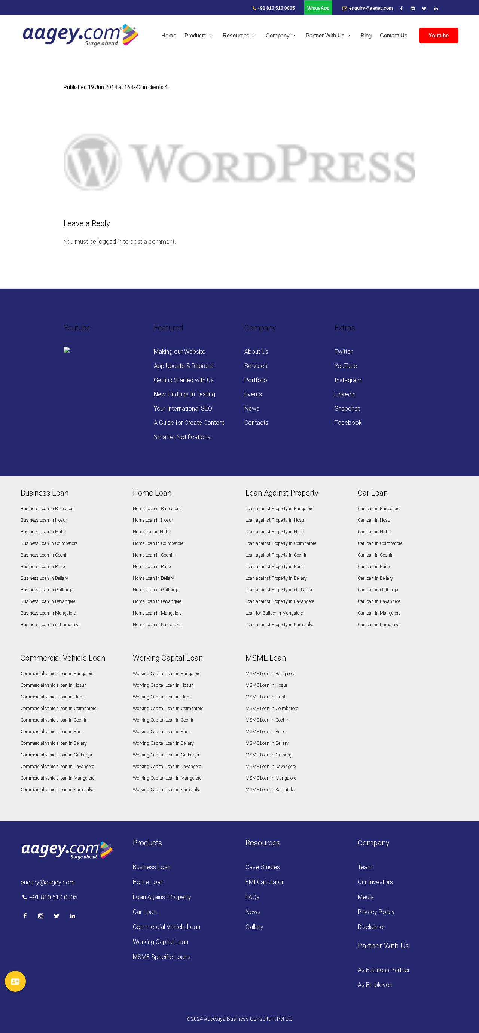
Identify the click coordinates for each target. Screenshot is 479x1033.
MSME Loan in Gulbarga (269, 755)
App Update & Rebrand (184, 365)
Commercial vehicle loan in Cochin (54, 720)
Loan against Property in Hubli (275, 531)
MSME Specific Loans (161, 956)
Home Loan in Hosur (153, 520)
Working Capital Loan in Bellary (163, 743)
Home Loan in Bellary (153, 578)
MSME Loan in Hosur (266, 685)
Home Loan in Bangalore (156, 508)
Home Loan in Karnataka (157, 624)
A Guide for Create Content (189, 422)
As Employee (375, 984)
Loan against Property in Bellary (276, 578)
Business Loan (152, 867)
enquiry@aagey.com (370, 8)
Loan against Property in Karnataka (279, 624)
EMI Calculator (264, 882)
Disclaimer (371, 926)
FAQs (252, 897)
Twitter (344, 351)
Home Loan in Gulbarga (156, 589)
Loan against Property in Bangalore (279, 508)
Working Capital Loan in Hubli (162, 697)
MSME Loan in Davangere (270, 766)
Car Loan (144, 911)
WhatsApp (318, 8)
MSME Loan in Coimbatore (271, 708)
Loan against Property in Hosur (275, 520)
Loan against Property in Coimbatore (280, 543)
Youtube (439, 36)
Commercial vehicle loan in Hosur (53, 685)
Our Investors (375, 882)
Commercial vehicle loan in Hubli (53, 697)
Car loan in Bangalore (378, 508)
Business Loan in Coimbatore (49, 543)
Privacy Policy (376, 911)
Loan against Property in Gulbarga (278, 589)
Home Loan (148, 882)
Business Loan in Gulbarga (47, 589)
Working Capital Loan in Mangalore (167, 778)
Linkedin (345, 394)
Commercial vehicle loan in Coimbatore (58, 708)
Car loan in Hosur (375, 520)
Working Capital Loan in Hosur (163, 685)
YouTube (346, 365)
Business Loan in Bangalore (47, 508)
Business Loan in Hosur (44, 520)
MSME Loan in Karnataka (270, 789)
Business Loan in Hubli (43, 531)
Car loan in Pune (374, 566)
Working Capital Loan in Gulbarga (166, 755)
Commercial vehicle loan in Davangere (57, 766)
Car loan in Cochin (376, 555)
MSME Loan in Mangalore (270, 778)
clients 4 (158, 87)
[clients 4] (239, 156)
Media (366, 897)
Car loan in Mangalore (379, 613)
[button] (15, 981)
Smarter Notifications (182, 437)
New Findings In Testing (184, 394)
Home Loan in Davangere (157, 601)
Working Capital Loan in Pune (161, 731)
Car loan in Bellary (375, 578)
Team (365, 867)
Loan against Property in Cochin (276, 555)
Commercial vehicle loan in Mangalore (57, 778)
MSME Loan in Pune (265, 731)
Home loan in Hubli (152, 531)
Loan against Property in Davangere (279, 601)
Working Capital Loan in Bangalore (166, 673)
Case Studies (262, 867)
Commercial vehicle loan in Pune (52, 731)
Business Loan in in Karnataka (50, 624)
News (251, 408)
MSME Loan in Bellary (267, 743)
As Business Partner (384, 969)
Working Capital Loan (160, 941)
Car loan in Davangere (379, 601)
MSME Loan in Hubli (265, 697)
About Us (256, 351)
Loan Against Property (162, 897)
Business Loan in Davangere (48, 601)
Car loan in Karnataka (379, 624)
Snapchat (347, 408)
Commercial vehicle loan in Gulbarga (56, 755)
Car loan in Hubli (374, 531)
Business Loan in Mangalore (48, 613)
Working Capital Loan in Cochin (164, 720)
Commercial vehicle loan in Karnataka (57, 789)
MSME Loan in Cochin (267, 720)
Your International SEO (183, 408)
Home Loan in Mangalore (157, 613)
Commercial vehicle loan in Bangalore (57, 673)
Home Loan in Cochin (154, 555)
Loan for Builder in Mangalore (274, 613)
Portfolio (255, 380)
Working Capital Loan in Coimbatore (168, 708)
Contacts (256, 422)
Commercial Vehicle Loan (166, 926)
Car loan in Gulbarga (378, 589)
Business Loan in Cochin (45, 555)
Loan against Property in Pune (274, 566)
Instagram (348, 380)
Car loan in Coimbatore (380, 543)
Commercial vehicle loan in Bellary (54, 743)
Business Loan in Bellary (44, 578)
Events (253, 394)
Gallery (254, 926)
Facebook (348, 422)
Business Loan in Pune (43, 566)
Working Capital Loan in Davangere (167, 766)
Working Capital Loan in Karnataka (167, 789)
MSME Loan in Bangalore (270, 673)
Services (255, 365)
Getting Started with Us (184, 380)
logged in (110, 241)
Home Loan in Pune (152, 566)
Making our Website (179, 351)
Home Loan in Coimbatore (158, 543)
